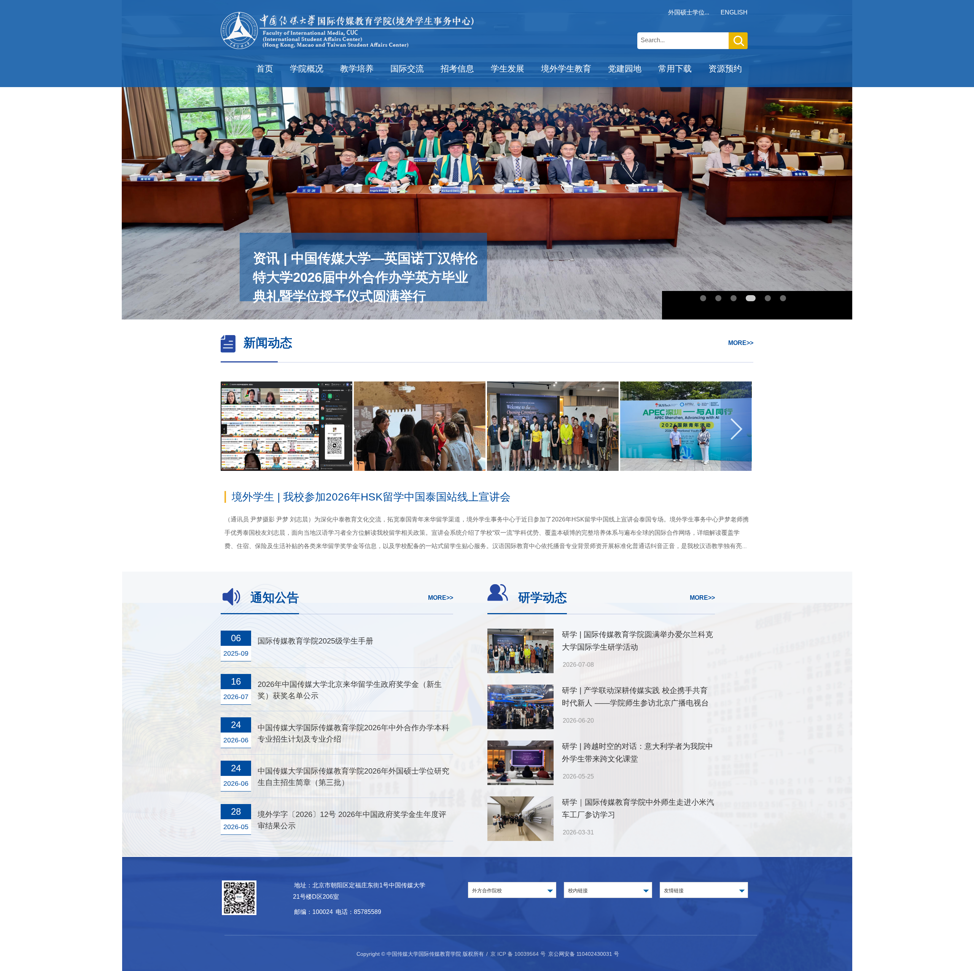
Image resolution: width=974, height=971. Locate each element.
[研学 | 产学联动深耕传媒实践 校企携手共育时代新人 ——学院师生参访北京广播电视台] (520, 691)
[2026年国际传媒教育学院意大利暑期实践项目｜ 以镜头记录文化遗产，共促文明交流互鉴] (286, 429)
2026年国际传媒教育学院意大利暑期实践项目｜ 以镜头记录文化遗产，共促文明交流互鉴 (442, 497)
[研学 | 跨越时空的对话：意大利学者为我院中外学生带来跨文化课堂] (520, 747)
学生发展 (507, 68)
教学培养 (357, 68)
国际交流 (407, 68)
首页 (264, 68)
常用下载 (675, 68)
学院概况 (306, 68)
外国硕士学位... (688, 12)
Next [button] (736, 426)
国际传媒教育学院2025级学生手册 (315, 641)
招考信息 (457, 68)
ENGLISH (734, 12)
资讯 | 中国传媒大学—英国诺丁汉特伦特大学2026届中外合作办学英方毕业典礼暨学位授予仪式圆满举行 (365, 277)
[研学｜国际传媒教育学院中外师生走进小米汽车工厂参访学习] (520, 803)
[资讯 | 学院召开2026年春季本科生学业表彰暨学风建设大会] (686, 429)
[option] (287, 426)
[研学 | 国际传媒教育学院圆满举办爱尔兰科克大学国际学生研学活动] (419, 429)
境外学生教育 (566, 68)
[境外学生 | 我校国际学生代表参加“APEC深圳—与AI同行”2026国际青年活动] (553, 429)
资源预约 (725, 68)
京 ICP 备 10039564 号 (518, 954)
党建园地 (624, 68)
